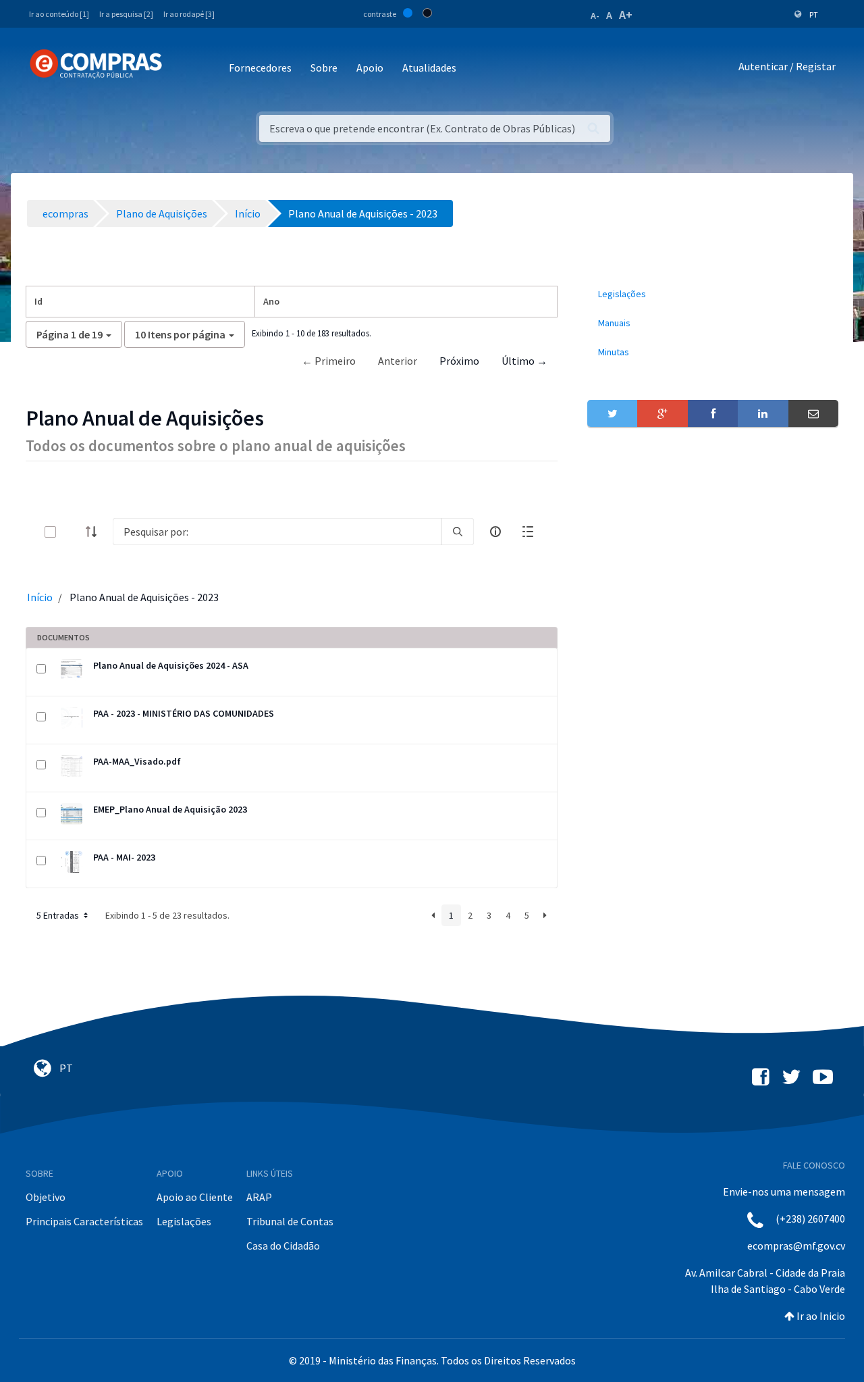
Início (40, 597)
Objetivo (45, 1197)
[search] (457, 531)
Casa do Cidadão (283, 1245)
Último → (524, 360)
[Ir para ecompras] (95, 64)
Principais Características (84, 1221)
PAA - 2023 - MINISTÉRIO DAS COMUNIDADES (183, 713)
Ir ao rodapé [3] (189, 14)
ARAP (259, 1197)
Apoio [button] (369, 67)
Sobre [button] (324, 67)
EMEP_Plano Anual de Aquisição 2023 (170, 809)
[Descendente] (95, 531)
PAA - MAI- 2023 (124, 857)
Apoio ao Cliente (195, 1197)
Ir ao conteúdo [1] (59, 14)
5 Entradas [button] (58, 915)
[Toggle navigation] (181, 68)
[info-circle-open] (495, 531)
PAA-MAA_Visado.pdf (137, 761)
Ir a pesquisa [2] (126, 14)
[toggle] (72, 532)
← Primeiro (329, 360)
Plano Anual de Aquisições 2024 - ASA (170, 665)
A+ (625, 14)
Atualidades (429, 67)
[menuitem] (712, 294)
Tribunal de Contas (289, 1221)
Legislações (184, 1221)
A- (595, 15)
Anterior (397, 360)
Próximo (459, 360)
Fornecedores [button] (260, 67)
